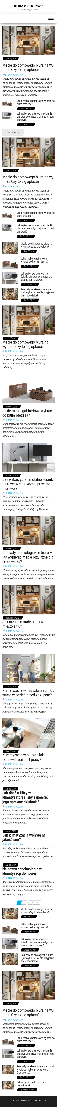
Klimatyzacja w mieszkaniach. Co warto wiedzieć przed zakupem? (28, 692)
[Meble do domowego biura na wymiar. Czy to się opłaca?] (28, 40)
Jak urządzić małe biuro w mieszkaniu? (22, 624)
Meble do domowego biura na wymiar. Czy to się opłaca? (28, 67)
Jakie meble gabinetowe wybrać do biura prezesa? (35, 102)
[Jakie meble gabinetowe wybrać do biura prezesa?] (7, 102)
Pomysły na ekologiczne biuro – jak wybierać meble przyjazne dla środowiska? (37, 292)
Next (36, 902)
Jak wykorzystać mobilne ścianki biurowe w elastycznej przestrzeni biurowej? (35, 117)
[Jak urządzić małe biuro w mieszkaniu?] (28, 599)
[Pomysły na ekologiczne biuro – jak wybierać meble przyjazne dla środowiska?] (10, 293)
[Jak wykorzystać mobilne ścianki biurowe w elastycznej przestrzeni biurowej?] (7, 115)
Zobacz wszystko (12, 132)
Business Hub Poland (28, 6)
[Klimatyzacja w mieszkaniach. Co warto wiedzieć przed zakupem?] (28, 668)
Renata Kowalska (14, 75)
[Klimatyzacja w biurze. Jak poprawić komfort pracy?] (28, 733)
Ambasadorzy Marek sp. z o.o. (24, 1100)
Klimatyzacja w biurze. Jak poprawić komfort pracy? (23, 757)
